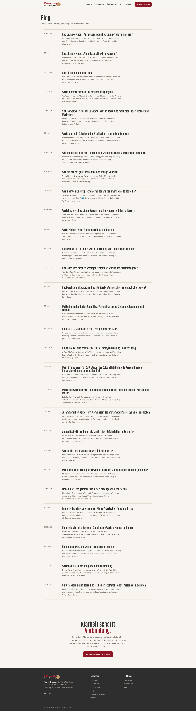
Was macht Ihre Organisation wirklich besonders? (87, 450)
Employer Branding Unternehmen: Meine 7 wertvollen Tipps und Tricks (97, 508)
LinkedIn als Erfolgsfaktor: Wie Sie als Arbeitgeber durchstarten (94, 489)
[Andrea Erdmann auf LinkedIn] (46, 693)
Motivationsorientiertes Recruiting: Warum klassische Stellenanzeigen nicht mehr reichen (103, 308)
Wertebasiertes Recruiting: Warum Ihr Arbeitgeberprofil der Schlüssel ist (99, 210)
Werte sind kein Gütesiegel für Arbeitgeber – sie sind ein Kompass (95, 133)
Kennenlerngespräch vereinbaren (98, 654)
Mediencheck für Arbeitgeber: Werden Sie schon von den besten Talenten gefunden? (105, 470)
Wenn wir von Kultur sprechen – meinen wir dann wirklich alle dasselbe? (99, 191)
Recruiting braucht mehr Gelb (77, 72)
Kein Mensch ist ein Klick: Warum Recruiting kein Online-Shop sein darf (98, 249)
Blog (121, 4)
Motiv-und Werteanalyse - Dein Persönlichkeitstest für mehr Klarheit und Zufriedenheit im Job (106, 391)
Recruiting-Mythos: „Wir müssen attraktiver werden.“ (89, 53)
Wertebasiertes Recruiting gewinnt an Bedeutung (87, 566)
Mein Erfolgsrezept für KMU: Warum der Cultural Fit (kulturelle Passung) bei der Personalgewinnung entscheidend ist (102, 368)
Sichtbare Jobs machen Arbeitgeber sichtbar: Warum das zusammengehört (100, 268)
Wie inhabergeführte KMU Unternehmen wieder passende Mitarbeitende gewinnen (104, 152)
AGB (125, 687)
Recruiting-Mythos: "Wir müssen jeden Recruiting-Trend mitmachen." (97, 34)
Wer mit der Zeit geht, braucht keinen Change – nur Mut (90, 172)
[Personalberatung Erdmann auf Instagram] (51, 693)
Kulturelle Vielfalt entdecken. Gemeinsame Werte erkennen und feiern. (98, 527)
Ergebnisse (100, 4)
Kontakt (128, 4)
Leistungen (89, 4)
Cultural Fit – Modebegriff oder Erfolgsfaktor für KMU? (89, 329)
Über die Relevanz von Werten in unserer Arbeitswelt (88, 546)
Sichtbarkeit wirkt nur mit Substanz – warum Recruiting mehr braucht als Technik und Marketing (105, 112)
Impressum (128, 680)
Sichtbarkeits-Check (143, 4)
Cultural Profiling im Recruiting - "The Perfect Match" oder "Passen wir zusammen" (104, 585)
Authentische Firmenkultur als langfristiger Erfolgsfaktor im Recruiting (98, 431)
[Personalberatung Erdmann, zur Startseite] (52, 4)
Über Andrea (112, 4)
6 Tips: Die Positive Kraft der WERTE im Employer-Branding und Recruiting (99, 348)
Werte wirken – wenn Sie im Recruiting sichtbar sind (88, 229)
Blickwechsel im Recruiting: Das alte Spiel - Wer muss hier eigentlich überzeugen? (104, 287)
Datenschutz (128, 684)
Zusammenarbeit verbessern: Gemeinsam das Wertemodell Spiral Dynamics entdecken (106, 412)
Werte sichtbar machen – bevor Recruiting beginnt (87, 92)
